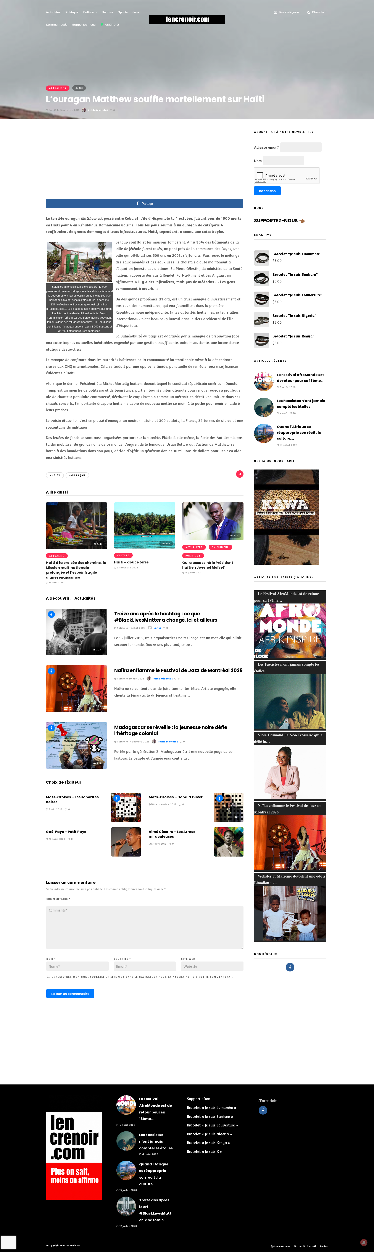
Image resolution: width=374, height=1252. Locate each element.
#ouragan (77, 475)
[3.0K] (76, 710)
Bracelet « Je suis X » (204, 1151)
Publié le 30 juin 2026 (130, 678)
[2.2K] (76, 653)
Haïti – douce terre (131, 562)
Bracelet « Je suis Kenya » (208, 1142)
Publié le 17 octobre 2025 (132, 741)
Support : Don (198, 1098)
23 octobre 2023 (127, 567)
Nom (51, 958)
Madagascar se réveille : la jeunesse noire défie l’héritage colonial (170, 730)
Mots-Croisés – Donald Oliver (176, 797)
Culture (88, 12)
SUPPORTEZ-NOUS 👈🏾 (279, 220)
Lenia (157, 628)
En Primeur (220, 547)
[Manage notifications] (363, 1242)
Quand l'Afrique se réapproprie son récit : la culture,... (299, 432)
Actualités (53, 12)
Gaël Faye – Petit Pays (66, 831)
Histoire (107, 12)
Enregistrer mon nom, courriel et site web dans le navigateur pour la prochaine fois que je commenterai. (142, 976)
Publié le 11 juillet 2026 (130, 628)
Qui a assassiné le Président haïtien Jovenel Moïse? (207, 565)
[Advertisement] (145, 162)
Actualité (56, 555)
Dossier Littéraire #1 (305, 1246)
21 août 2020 (56, 839)
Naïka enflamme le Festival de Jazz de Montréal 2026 (178, 670)
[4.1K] (76, 767)
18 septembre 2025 (163, 804)
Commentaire (58, 898)
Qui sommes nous (280, 1246)
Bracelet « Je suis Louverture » (212, 1125)
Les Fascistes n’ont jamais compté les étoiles (156, 1141)
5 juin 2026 (55, 809)
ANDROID (112, 24)
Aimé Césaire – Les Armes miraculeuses (172, 834)
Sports (123, 12)
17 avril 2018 (158, 843)
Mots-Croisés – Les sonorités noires (72, 799)
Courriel (122, 958)
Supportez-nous (84, 24)
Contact (324, 1246)
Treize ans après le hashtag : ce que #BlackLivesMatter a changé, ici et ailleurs (165, 616)
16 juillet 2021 (193, 572)
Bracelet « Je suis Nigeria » (209, 1133)
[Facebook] (290, 967)
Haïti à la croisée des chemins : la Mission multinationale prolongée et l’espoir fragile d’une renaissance (76, 570)
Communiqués (57, 24)
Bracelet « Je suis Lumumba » (211, 1107)
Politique (71, 12)
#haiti (55, 475)
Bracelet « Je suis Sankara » (210, 1116)
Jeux (136, 12)
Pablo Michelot (98, 110)
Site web (188, 958)
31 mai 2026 (55, 582)
